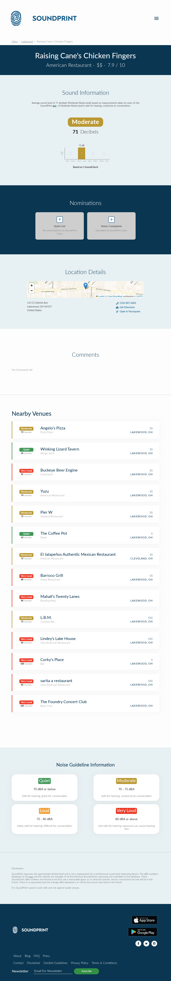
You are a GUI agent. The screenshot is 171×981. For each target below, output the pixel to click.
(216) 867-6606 (128, 303)
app (54, 106)
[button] (85, 286)
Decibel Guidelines (56, 963)
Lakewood (27, 41)
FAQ (37, 956)
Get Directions (127, 307)
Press (46, 956)
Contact (18, 963)
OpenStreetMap (115, 296)
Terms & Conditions (104, 963)
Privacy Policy (79, 963)
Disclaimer (33, 963)
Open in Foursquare (130, 311)
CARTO (139, 296)
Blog (27, 956)
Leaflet (101, 296)
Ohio (15, 41)
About (17, 956)
